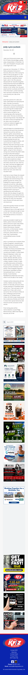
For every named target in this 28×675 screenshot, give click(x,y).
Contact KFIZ (14, 650)
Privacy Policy (14, 656)
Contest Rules (14, 654)
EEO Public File (14, 658)
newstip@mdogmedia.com (14, 666)
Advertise (14, 652)
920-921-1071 (14, 664)
